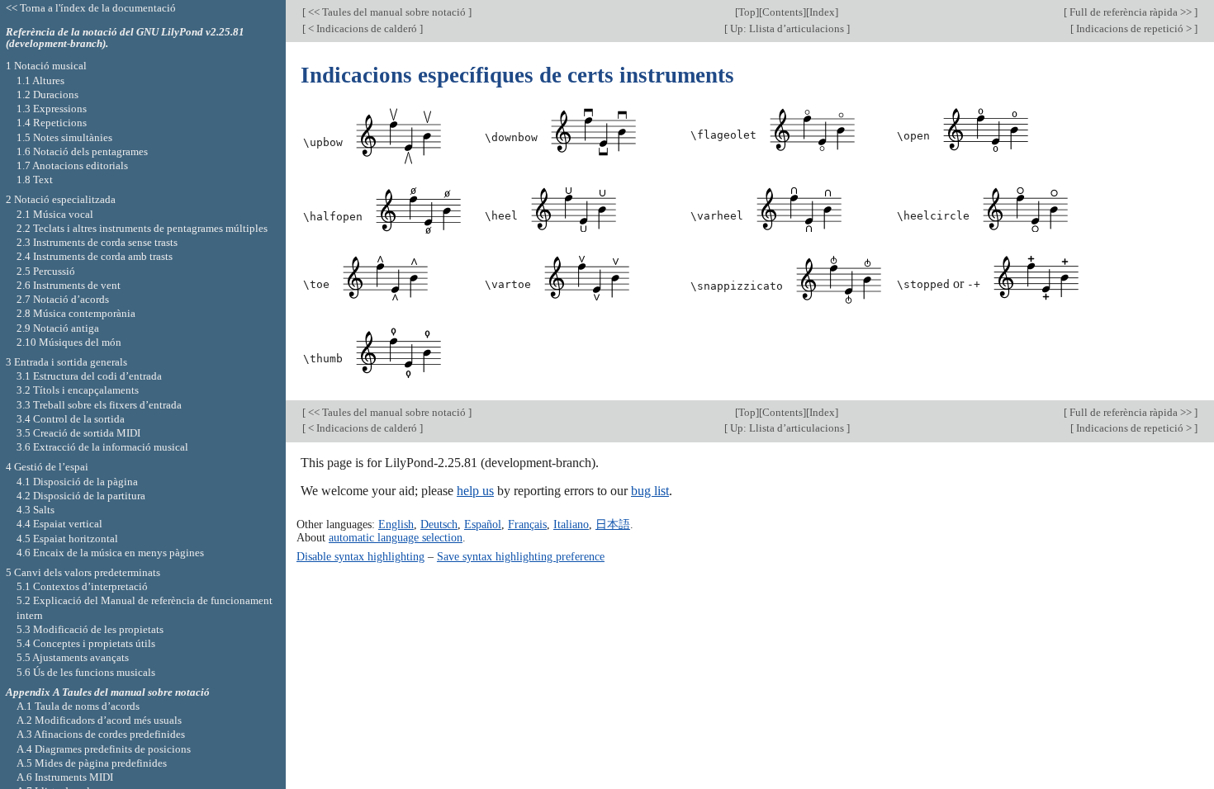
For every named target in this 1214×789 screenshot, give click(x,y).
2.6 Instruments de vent (69, 285)
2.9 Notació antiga (58, 328)
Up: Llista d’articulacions (787, 28)
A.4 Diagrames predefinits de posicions (104, 749)
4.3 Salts (36, 509)
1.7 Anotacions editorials (72, 165)
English (396, 524)
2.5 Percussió (46, 271)
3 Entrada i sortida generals (66, 362)
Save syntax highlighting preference (521, 556)
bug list (650, 491)
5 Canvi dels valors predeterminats (83, 572)
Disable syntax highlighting (360, 556)
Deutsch (439, 524)
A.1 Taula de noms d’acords (78, 706)
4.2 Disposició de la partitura (81, 495)
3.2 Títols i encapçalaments (78, 390)
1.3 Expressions (52, 108)
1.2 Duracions (47, 94)
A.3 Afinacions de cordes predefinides (101, 734)
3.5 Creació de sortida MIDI (78, 433)
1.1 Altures (40, 80)
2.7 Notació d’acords (63, 299)
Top (747, 12)
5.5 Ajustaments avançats (73, 657)
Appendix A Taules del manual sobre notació (108, 692)
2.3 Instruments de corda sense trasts (97, 242)
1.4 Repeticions (52, 122)
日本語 (612, 524)
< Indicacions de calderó (363, 28)
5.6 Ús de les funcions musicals (86, 672)
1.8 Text (35, 179)
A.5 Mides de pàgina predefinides (92, 763)
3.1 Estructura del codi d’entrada (89, 376)
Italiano (571, 524)
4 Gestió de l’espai (47, 467)
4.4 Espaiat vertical (59, 523)
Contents (782, 12)
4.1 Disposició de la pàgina (77, 481)
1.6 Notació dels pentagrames (82, 151)
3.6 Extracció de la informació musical (102, 447)
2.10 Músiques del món (69, 342)
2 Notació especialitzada (61, 199)
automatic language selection (395, 537)
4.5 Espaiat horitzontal (67, 538)
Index (822, 12)
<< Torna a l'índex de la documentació (91, 8)
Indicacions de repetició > (1134, 28)
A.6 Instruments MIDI (65, 777)
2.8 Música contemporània (76, 313)
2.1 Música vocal (55, 214)
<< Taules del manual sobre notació (387, 12)
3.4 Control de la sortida (71, 419)
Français (527, 524)
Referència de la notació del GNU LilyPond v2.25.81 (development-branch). (125, 38)
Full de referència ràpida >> (1130, 12)
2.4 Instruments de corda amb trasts (95, 256)
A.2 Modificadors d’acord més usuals (99, 720)
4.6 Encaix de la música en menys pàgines (110, 552)
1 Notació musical (46, 65)
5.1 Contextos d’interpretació (82, 586)
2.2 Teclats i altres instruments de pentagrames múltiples (142, 228)
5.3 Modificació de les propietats (90, 629)
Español (482, 524)
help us (475, 491)
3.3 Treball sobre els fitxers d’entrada (99, 405)
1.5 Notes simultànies (64, 137)
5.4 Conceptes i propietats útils (86, 643)
